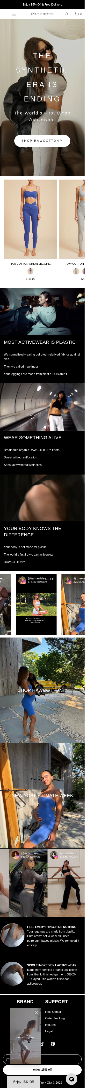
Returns (50, 1025)
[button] (27, 604)
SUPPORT (56, 1001)
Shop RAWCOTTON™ (42, 140)
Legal (49, 1031)
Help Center (53, 1012)
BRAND (25, 1001)
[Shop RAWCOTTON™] (42, 690)
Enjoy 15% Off (42, 1069)
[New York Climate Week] (42, 795)
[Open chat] (71, 1079)
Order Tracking (55, 1018)
